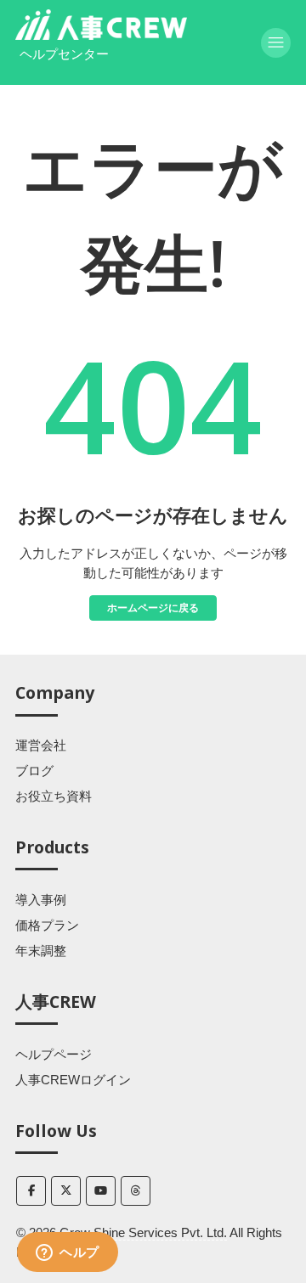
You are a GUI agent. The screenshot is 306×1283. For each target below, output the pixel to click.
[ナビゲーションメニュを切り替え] (276, 43)
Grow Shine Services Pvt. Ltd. (143, 1232)
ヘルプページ (53, 1054)
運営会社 (40, 745)
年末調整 (40, 950)
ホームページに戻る (153, 608)
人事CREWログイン (73, 1079)
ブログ (34, 770)
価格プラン (47, 925)
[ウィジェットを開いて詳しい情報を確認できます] (67, 1253)
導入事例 (40, 899)
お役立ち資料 (53, 796)
